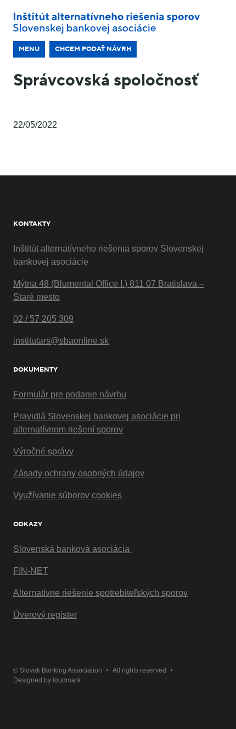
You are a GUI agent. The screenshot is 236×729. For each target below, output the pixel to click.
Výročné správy (43, 451)
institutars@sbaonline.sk (61, 340)
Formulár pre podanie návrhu (69, 394)
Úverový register (45, 614)
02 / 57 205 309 (43, 318)
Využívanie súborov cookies (67, 495)
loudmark (67, 680)
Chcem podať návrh (93, 49)
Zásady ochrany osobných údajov (78, 473)
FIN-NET (30, 571)
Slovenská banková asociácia (72, 549)
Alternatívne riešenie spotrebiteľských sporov (100, 592)
